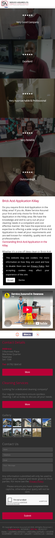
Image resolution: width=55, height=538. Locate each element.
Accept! (10, 280)
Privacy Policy (37, 266)
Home (4, 531)
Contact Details (13, 342)
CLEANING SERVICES (16, 531)
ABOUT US (18, 533)
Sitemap (49, 533)
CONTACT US (39, 533)
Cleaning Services (15, 383)
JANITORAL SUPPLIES (35, 531)
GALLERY (28, 533)
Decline (22, 280)
